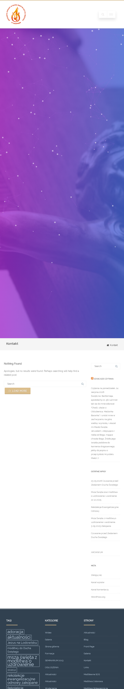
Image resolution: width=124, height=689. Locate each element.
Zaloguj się (96, 575)
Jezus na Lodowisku (22, 643)
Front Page (89, 646)
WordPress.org (98, 597)
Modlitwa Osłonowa (93, 681)
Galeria (48, 639)
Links (86, 667)
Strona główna (52, 646)
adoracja (15, 631)
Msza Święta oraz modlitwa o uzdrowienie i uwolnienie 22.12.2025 (104, 496)
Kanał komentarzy (100, 589)
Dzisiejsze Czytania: (104, 379)
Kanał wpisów (97, 582)
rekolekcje (11, 670)
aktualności (19, 637)
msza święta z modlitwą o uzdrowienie (22, 661)
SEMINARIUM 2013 (54, 660)
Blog (86, 639)
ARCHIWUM (97, 552)
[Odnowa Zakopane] (16, 27)
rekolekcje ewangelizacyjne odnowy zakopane (22, 679)
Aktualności (50, 674)
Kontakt (87, 660)
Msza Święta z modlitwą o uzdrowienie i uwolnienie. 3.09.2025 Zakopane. (103, 522)
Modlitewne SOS (92, 674)
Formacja (49, 653)
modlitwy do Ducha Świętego (19, 650)
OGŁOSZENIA (52, 667)
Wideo (48, 632)
